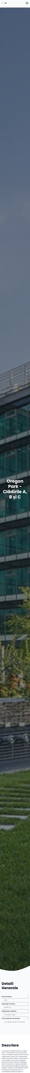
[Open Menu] (27, 3)
